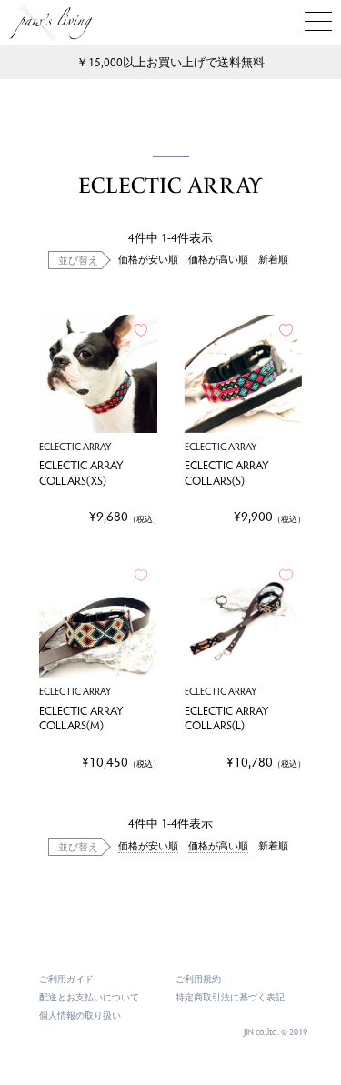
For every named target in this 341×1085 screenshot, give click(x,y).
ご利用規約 (198, 978)
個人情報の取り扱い (80, 1015)
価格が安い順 (148, 259)
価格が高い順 (218, 259)
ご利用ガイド (66, 978)
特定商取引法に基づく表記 (230, 996)
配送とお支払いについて (89, 996)
